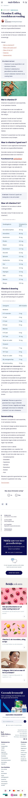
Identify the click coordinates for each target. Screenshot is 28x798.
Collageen (23, 754)
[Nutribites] (14, 2)
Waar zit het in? (8, 50)
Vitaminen (6, 5)
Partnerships (4, 781)
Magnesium (23, 748)
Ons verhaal (4, 769)
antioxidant (18, 159)
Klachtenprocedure (6, 760)
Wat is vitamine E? (8, 45)
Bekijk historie (14, 10)
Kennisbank (4, 773)
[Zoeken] (23, 2)
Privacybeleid (4, 758)
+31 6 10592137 (23, 737)
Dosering (5, 53)
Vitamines (23, 744)
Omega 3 (23, 750)
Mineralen (23, 757)
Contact (3, 744)
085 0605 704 (23, 735)
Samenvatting (7, 55)
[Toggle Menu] (2, 2)
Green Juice (24, 752)
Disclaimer (3, 756)
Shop (2, 771)
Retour (3, 750)
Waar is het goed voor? (9, 47)
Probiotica (23, 746)
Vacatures (3, 779)
